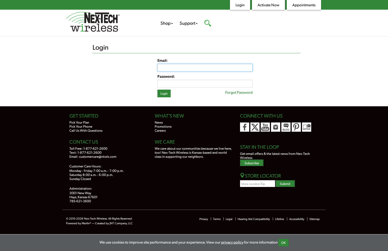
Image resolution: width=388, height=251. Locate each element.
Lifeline (279, 219)
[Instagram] (275, 127)
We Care (165, 141)
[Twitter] (255, 127)
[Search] (207, 23)
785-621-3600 (80, 201)
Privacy (203, 219)
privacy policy (232, 242)
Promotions (163, 126)
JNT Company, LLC (121, 223)
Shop (166, 23)
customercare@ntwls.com (97, 156)
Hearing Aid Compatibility (254, 219)
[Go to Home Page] (106, 22)
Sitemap (314, 219)
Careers (160, 130)
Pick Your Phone (80, 126)
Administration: (80, 188)
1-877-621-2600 (95, 148)
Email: (162, 60)
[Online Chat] (306, 127)
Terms (216, 219)
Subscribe (252, 163)
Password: (166, 76)
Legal (229, 219)
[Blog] (286, 127)
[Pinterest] (296, 127)
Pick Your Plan (79, 122)
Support (187, 23)
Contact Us (83, 141)
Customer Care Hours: (85, 166)
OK (283, 242)
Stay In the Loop (259, 147)
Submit (285, 183)
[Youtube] (265, 127)
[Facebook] (244, 127)
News (159, 122)
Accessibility (296, 219)
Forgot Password (239, 92)
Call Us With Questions (85, 130)
